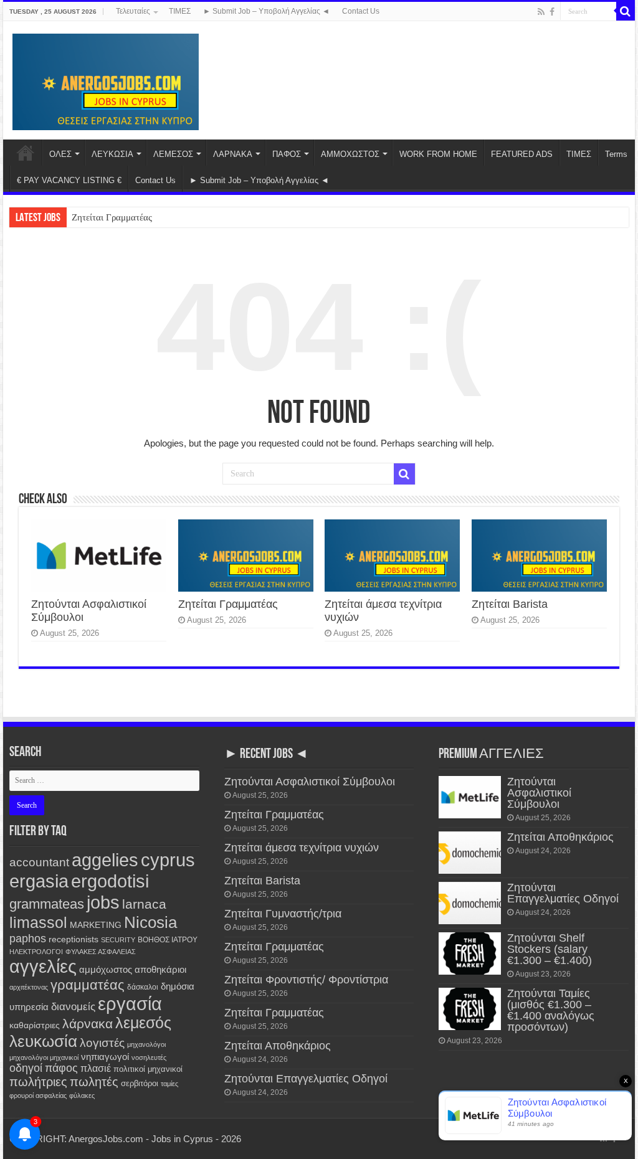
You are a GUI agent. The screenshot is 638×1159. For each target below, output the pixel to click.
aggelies (105, 859)
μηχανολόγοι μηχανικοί (44, 1057)
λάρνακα (87, 1023)
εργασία (130, 1003)
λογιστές (102, 1042)
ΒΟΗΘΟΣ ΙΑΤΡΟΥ (168, 939)
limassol (38, 922)
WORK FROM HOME (438, 154)
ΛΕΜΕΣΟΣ (173, 154)
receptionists (73, 939)
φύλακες (82, 1095)
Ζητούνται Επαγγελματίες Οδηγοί (306, 1078)
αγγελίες (43, 966)
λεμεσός (143, 1023)
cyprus (168, 859)
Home (25, 153)
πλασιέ (95, 1068)
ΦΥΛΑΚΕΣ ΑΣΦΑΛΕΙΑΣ (100, 951)
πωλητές (94, 1082)
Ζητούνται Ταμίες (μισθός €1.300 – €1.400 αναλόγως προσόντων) (550, 1010)
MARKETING (95, 925)
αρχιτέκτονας (28, 987)
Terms (616, 154)
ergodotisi (110, 881)
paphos (27, 938)
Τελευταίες (133, 11)
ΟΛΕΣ (60, 154)
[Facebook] (552, 11)
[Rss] (541, 11)
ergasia (39, 881)
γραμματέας (87, 985)
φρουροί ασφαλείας (38, 1095)
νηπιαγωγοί (105, 1057)
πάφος (61, 1068)
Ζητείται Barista (510, 604)
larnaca (144, 904)
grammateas (46, 904)
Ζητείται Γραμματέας (112, 217)
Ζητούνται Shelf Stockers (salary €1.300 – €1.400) (549, 949)
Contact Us (360, 11)
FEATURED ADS (522, 154)
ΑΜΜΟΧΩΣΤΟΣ (350, 154)
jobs (103, 902)
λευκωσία (43, 1041)
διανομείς (73, 1007)
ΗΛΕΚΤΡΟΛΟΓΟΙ (36, 951)
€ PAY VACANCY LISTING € (69, 180)
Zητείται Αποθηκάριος (277, 1045)
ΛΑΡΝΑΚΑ (232, 154)
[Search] (625, 11)
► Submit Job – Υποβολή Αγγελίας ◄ (266, 11)
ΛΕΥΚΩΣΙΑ (112, 154)
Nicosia (150, 922)
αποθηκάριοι (160, 969)
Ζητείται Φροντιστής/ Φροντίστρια (306, 979)
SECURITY (118, 940)
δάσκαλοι (142, 987)
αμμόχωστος (105, 969)
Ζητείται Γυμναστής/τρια (282, 913)
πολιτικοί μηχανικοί (148, 1069)
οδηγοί (25, 1068)
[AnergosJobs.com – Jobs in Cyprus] (105, 80)
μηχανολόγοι (146, 1044)
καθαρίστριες (34, 1025)
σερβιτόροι (139, 1083)
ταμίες (169, 1083)
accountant (39, 862)
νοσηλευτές (148, 1057)
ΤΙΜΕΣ (180, 11)
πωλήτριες (38, 1082)
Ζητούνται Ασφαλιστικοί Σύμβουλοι (309, 781)
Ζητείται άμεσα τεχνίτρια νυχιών (301, 847)
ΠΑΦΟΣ (286, 154)
